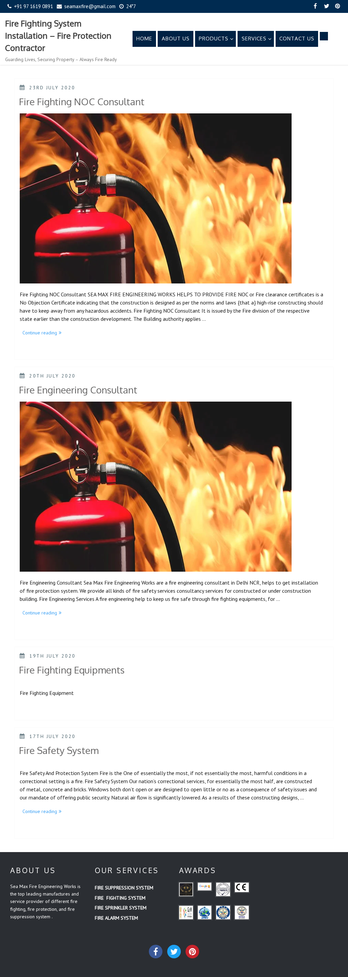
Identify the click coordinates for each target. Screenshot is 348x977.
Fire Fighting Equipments (72, 670)
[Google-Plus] (192, 951)
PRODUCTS (213, 38)
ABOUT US (176, 38)
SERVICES (254, 38)
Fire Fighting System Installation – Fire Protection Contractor (58, 35)
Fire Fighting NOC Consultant (81, 101)
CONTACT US (296, 38)
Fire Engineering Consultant (78, 390)
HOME (144, 38)
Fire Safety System (59, 750)
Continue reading (43, 333)
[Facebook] (315, 6)
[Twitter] (326, 6)
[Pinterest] (338, 6)
